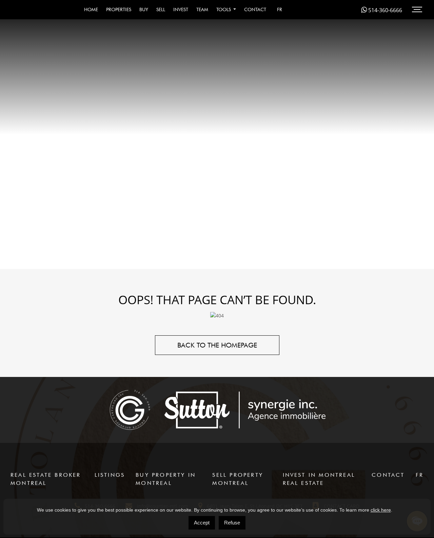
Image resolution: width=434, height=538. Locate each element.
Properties (118, 9)
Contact (255, 9)
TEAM (202, 9)
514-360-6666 (384, 10)
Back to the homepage (217, 345)
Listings (110, 475)
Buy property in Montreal (166, 479)
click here (381, 510)
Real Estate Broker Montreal (46, 479)
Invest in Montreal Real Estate (319, 479)
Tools (224, 9)
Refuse (232, 522)
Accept (202, 522)
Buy (143, 9)
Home (91, 9)
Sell (160, 9)
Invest (180, 9)
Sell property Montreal (237, 479)
